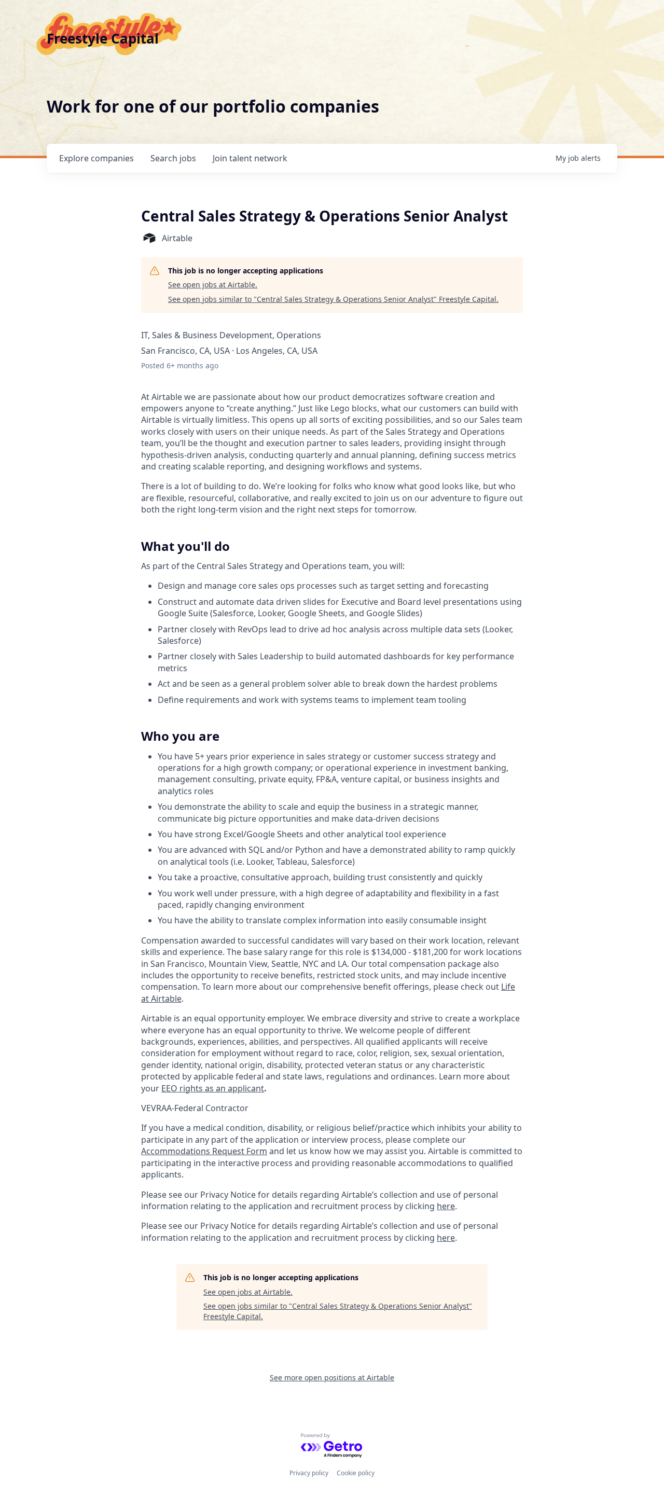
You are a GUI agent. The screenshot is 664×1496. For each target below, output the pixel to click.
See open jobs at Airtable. (212, 284)
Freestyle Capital (103, 38)
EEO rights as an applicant (212, 1088)
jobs (173, 158)
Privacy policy (308, 1473)
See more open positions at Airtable (332, 1377)
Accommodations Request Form (204, 1151)
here (446, 1206)
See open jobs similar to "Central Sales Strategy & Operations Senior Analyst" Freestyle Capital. (333, 299)
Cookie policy (356, 1473)
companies (96, 158)
